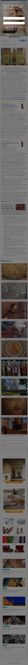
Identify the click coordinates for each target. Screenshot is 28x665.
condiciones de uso (14, 25)
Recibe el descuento (9, 31)
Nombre (5, 16)
